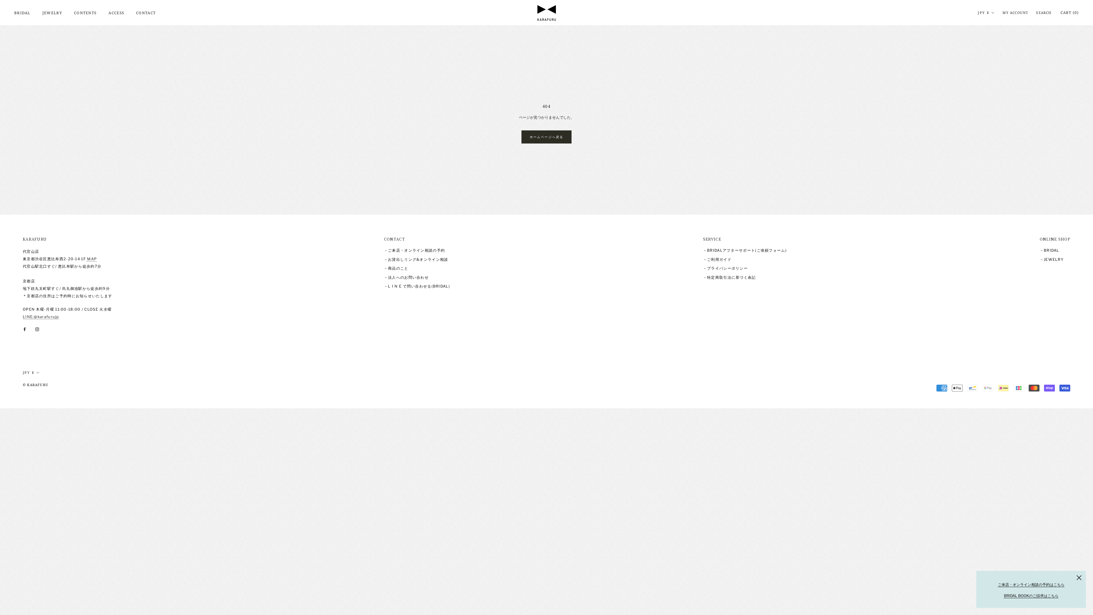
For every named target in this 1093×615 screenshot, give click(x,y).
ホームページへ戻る (547, 137)
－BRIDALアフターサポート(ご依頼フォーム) (745, 250)
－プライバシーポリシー (725, 268)
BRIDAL (22, 12)
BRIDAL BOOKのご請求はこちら (1031, 595)
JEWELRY (52, 12)
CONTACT (146, 12)
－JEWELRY (1052, 259)
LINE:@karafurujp (41, 316)
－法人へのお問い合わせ (406, 277)
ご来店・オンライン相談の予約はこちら (1031, 584)
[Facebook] (24, 329)
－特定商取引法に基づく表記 (729, 277)
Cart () (1070, 12)
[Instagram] (37, 329)
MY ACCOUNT (1015, 12)
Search (1043, 12)
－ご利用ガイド (717, 259)
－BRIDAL (1049, 250)
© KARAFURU (35, 384)
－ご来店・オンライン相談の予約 (414, 250)
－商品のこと (396, 268)
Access (116, 12)
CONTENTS (85, 12)
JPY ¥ (983, 12)
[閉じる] (1079, 577)
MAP (91, 259)
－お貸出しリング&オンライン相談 (416, 259)
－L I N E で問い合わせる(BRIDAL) (417, 286)
